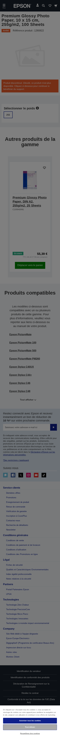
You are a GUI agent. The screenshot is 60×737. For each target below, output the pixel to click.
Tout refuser (30, 727)
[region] (30, 721)
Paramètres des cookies (30, 733)
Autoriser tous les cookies (30, 721)
